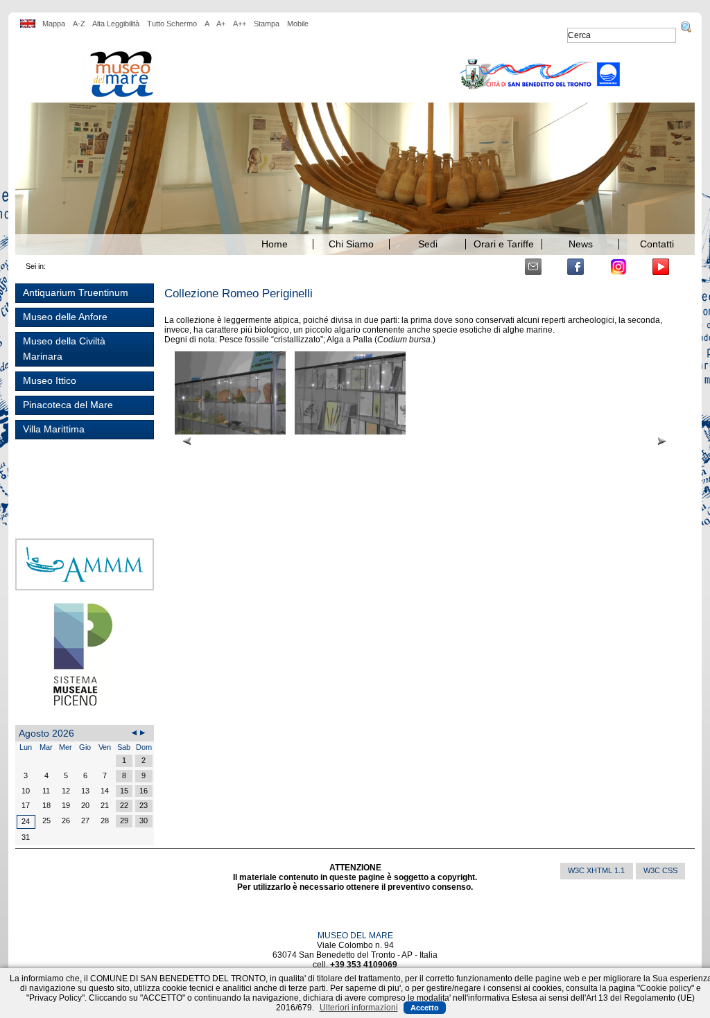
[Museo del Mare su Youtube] (660, 266)
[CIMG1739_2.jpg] (350, 398)
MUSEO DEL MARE (355, 935)
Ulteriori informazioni (359, 1007)
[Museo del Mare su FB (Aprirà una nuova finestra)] (575, 266)
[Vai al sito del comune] (540, 75)
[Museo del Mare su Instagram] (618, 266)
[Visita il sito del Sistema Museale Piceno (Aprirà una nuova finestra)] (84, 653)
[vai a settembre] (143, 733)
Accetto (424, 1007)
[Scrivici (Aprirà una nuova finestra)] (533, 266)
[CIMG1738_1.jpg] (231, 398)
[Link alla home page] (120, 75)
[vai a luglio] (134, 733)
